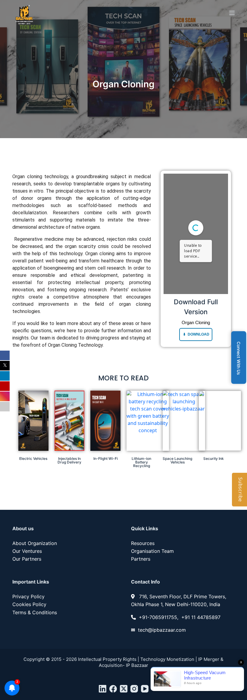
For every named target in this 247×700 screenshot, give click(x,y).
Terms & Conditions (34, 612)
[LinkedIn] (102, 688)
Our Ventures (27, 551)
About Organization (34, 543)
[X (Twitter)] (123, 688)
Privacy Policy (28, 596)
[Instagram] (134, 688)
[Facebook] (113, 688)
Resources (143, 543)
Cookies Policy (29, 604)
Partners (140, 559)
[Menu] (232, 13)
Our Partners (26, 559)
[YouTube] (145, 688)
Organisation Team (152, 551)
